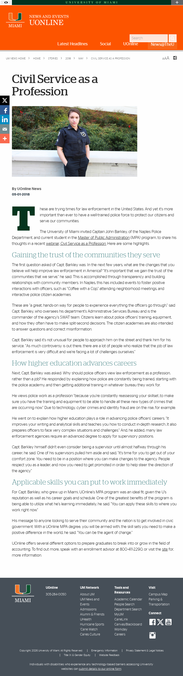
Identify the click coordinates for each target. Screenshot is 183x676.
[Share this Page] (172, 61)
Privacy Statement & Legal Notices (145, 650)
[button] (173, 663)
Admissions (88, 609)
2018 (68, 58)
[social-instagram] (152, 635)
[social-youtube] (168, 622)
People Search (124, 604)
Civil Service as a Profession (110, 58)
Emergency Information (104, 650)
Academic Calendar (128, 599)
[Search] (173, 38)
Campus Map (158, 594)
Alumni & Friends (92, 614)
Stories (52, 58)
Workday (120, 629)
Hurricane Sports (92, 624)
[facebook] (5, 110)
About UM (87, 594)
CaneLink (121, 619)
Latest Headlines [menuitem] (72, 44)
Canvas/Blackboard (128, 624)
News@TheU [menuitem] (162, 44)
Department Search (128, 609)
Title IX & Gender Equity (77, 655)
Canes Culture (90, 634)
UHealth (86, 619)
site (165, 549)
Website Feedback (109, 655)
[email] (5, 129)
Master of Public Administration (104, 238)
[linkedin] (5, 119)
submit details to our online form (100, 669)
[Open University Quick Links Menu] (177, 2)
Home (36, 58)
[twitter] (5, 100)
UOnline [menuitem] (130, 44)
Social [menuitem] (105, 44)
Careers (119, 634)
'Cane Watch (89, 629)
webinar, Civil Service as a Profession (76, 244)
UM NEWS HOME (15, 58)
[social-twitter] (160, 621)
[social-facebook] (152, 622)
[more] (5, 138)
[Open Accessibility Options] (6, 2)
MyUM (118, 614)
